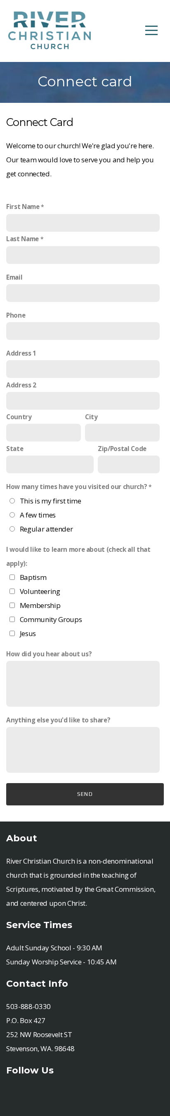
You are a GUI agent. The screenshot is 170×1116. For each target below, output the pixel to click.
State (14, 448)
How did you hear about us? (49, 654)
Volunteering (40, 591)
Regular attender (46, 529)
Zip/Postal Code (122, 448)
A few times (38, 515)
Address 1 (21, 353)
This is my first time (50, 501)
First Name (23, 206)
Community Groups (51, 619)
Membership (40, 605)
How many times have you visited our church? (76, 486)
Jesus (28, 633)
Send (85, 794)
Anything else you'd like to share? (58, 720)
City (91, 417)
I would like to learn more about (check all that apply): (78, 556)
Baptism (33, 577)
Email (14, 277)
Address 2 (21, 385)
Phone (15, 315)
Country (19, 417)
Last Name (22, 239)
